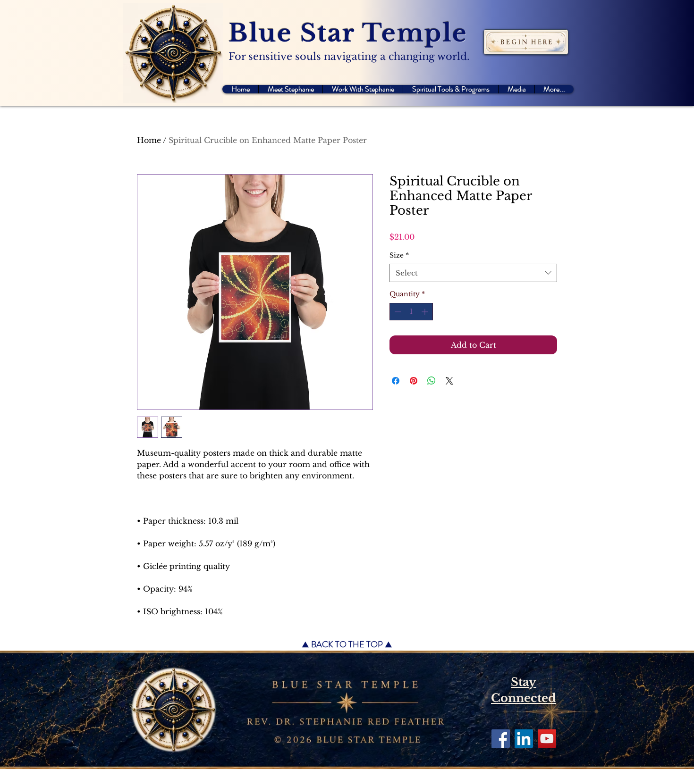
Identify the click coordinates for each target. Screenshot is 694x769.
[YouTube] (547, 738)
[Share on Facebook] (395, 380)
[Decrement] (397, 311)
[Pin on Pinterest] (413, 380)
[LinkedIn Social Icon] (524, 738)
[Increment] (426, 311)
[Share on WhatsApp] (431, 380)
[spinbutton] (411, 311)
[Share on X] (449, 380)
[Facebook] (500, 738)
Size (399, 255)
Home (149, 140)
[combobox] (473, 273)
